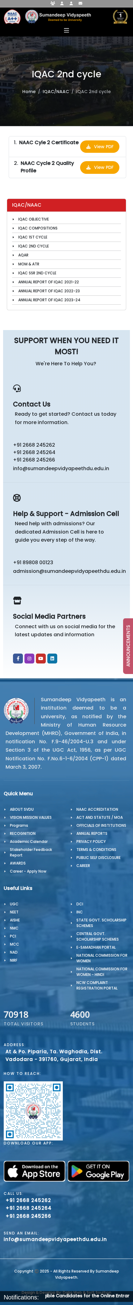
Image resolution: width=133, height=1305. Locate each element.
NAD (14, 952)
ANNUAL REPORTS (91, 833)
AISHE (15, 920)
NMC (14, 928)
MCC (14, 944)
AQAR (23, 255)
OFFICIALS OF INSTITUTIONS (101, 825)
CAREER (83, 865)
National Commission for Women (101, 958)
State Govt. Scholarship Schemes (101, 922)
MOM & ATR (28, 264)
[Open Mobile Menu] (66, 30)
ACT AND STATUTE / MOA (99, 817)
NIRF (13, 960)
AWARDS (18, 863)
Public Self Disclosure (98, 857)
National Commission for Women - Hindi (101, 971)
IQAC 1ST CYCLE (32, 237)
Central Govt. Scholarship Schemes (97, 936)
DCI (79, 904)
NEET (14, 912)
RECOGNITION (23, 833)
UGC (14, 904)
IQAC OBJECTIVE (33, 219)
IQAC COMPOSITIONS (38, 228)
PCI (13, 936)
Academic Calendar (29, 841)
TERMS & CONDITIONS (96, 849)
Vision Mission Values (31, 817)
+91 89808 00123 (33, 562)
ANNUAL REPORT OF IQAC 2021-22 (48, 282)
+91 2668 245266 (34, 459)
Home (29, 91)
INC (79, 912)
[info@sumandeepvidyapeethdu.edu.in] (80, 3)
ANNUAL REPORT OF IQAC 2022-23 (49, 291)
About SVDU (22, 809)
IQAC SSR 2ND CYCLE (37, 273)
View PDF (104, 147)
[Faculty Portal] (52, 3)
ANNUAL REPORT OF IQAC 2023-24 (49, 300)
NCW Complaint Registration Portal (97, 985)
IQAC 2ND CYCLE (33, 246)
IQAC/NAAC (56, 91)
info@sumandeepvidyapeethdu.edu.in (61, 468)
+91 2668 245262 (34, 445)
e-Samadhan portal (96, 947)
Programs (19, 825)
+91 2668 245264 (34, 452)
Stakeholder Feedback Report (31, 852)
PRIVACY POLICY (91, 841)
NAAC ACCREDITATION (97, 809)
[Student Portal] (61, 3)
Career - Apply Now (28, 871)
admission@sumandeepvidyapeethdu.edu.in (68, 571)
